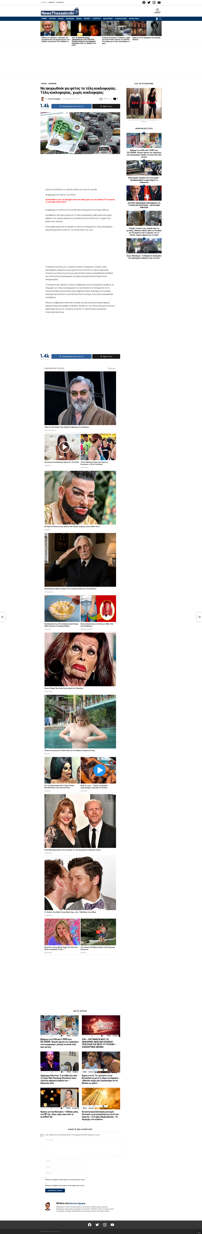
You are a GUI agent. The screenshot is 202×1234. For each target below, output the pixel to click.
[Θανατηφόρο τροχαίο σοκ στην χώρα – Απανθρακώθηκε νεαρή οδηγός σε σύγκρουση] (144, 167)
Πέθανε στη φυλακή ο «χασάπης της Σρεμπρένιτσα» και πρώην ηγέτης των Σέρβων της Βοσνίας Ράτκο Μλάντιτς (55, 39)
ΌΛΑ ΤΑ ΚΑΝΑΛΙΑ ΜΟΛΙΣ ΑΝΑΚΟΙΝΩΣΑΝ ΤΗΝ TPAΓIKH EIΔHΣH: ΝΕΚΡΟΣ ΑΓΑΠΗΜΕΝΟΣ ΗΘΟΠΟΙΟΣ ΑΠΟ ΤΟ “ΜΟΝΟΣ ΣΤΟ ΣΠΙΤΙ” (84, 41)
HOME (44, 19)
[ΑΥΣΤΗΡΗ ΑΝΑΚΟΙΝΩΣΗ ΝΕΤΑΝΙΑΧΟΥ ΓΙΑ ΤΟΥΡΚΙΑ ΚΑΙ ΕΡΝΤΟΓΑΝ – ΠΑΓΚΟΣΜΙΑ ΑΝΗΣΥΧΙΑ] (144, 193)
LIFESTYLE (97, 19)
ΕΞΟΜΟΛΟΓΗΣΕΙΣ (121, 19)
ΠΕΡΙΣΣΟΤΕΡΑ (133, 19)
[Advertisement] (101, 63)
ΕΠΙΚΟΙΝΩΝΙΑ (60, 2)
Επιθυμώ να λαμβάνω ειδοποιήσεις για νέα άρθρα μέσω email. (64, 1185)
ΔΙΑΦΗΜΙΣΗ (51, 2)
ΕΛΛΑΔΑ (60, 19)
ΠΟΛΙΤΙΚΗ (52, 19)
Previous (41, 34)
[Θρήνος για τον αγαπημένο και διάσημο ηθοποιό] (146, 28)
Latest (157, 13)
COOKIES (43, 2)
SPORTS (87, 19)
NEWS (69, 1035)
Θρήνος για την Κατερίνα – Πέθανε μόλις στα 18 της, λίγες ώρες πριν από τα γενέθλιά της (59, 1114)
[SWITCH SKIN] (156, 19)
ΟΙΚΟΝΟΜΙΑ (70, 19)
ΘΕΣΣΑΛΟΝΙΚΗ (108, 19)
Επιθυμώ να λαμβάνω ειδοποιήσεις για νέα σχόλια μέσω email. (65, 1179)
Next (160, 34)
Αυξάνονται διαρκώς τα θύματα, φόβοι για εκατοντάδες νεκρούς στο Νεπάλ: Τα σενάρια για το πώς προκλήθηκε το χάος (116, 40)
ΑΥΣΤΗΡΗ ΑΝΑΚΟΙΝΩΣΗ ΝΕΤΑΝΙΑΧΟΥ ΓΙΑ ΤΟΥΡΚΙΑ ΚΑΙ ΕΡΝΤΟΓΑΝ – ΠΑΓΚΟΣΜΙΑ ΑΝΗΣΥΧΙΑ (144, 205)
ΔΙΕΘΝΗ (78, 19)
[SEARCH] (160, 19)
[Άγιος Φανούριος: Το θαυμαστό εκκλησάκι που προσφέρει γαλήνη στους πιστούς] (144, 245)
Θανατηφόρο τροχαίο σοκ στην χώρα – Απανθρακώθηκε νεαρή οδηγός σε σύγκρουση (144, 180)
